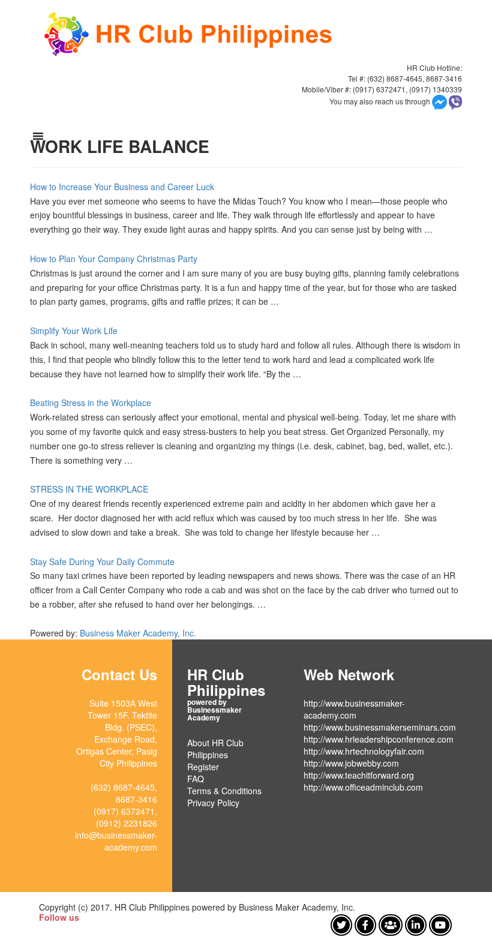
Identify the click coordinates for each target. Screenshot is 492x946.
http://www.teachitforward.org (359, 775)
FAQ (195, 779)
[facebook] (365, 925)
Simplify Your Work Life (74, 331)
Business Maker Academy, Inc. (138, 633)
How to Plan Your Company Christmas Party (113, 259)
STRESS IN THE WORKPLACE (89, 489)
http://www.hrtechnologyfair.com (364, 751)
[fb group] (390, 925)
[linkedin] (416, 925)
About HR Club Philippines (215, 749)
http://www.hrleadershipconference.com (379, 739)
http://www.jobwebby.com (351, 763)
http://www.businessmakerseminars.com (380, 727)
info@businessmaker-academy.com (116, 841)
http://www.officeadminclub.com (363, 787)
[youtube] (440, 925)
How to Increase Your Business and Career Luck (122, 187)
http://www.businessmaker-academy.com (354, 709)
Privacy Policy (213, 803)
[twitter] (341, 925)
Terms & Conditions (224, 791)
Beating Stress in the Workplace (90, 403)
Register (203, 767)
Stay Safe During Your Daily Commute (102, 561)
